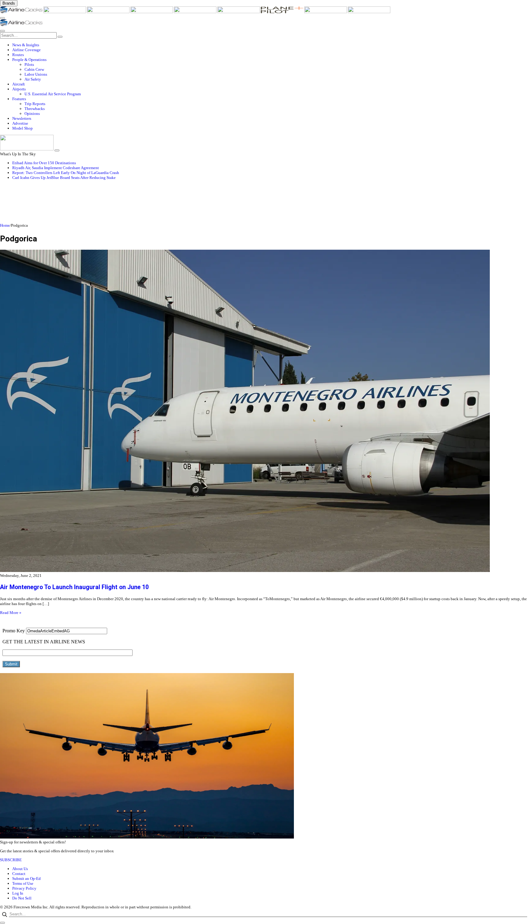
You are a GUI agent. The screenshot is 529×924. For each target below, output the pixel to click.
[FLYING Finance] (369, 11)
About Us (20, 868)
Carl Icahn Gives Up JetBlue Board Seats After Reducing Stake (64, 177)
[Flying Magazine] (65, 11)
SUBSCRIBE (11, 860)
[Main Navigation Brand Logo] (21, 24)
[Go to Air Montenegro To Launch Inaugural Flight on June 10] (264, 411)
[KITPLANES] (239, 11)
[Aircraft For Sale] (152, 11)
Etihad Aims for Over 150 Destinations (44, 163)
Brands (8, 3)
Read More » (10, 612)
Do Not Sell (22, 898)
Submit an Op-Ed (26, 878)
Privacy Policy (24, 888)
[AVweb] (108, 11)
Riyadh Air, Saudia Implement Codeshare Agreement (55, 167)
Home (5, 225)
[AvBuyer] (195, 11)
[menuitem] (270, 45)
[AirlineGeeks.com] (21, 11)
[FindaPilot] (326, 11)
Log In (17, 893)
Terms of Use (22, 883)
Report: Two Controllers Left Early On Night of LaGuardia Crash (65, 172)
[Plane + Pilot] (282, 11)
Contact (18, 873)
